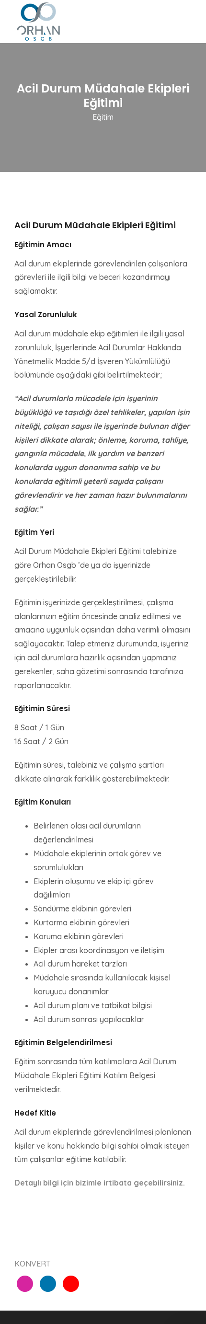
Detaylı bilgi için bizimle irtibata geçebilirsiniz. (99, 1182)
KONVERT (32, 1263)
